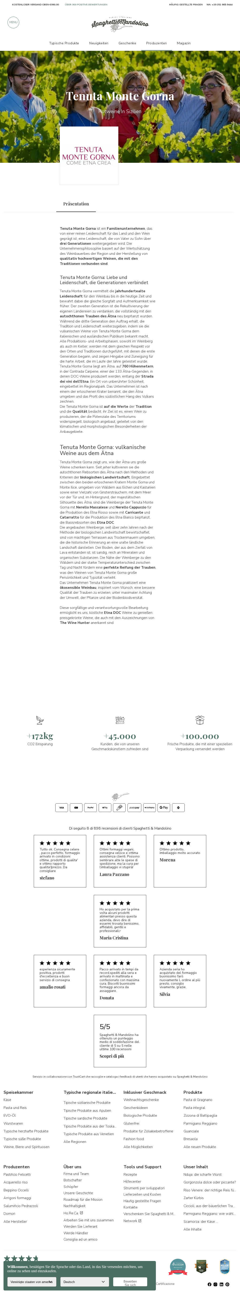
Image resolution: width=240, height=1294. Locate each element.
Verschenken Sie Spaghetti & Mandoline (150, 1214)
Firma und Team (76, 1174)
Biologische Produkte (140, 1115)
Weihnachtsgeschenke (141, 1099)
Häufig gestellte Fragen (142, 1201)
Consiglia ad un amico (81, 1239)
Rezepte (130, 1174)
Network (131, 1221)
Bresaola (191, 1139)
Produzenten (156, 43)
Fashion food (134, 1139)
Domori (9, 1213)
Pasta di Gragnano (198, 1099)
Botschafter (73, 1180)
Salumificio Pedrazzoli (21, 1206)
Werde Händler (76, 1233)
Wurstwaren (13, 1123)
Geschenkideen (136, 1107)
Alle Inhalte (193, 1229)
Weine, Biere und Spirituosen (26, 1147)
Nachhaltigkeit (75, 1206)
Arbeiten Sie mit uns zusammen (89, 1220)
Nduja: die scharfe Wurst (203, 1174)
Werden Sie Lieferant (81, 1226)
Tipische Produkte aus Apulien (87, 1110)
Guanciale (191, 1131)
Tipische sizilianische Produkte (87, 1102)
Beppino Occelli (16, 1190)
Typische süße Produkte (22, 1139)
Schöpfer (71, 1186)
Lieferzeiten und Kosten (142, 1194)
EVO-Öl (10, 1115)
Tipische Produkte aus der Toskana (90, 1126)
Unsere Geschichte (78, 1193)
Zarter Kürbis (194, 1198)
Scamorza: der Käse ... (201, 1221)
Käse (7, 1099)
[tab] (76, 204)
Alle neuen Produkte (200, 1147)
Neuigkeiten (99, 43)
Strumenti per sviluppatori (144, 1188)
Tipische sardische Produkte (85, 1118)
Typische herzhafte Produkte (26, 1131)
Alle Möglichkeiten (138, 1147)
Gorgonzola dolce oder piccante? (210, 1182)
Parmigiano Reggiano (200, 1123)
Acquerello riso (16, 1182)
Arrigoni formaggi (17, 1198)
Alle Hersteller (15, 1221)
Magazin (184, 43)
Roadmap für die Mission (83, 1199)
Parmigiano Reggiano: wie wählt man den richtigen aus (210, 1213)
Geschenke (127, 43)
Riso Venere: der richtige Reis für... (210, 1190)
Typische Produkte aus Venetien (89, 1134)
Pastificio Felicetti (17, 1174)
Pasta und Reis (15, 1107)
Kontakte (131, 1207)
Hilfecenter (132, 1181)
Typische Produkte (64, 43)
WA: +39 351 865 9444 (219, 4)
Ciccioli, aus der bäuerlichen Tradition (210, 1206)
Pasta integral (194, 1107)
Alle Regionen (75, 1141)
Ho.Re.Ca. (72, 1213)
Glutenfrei (131, 1123)
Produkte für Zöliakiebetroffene (148, 1131)
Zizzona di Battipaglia (200, 1115)
